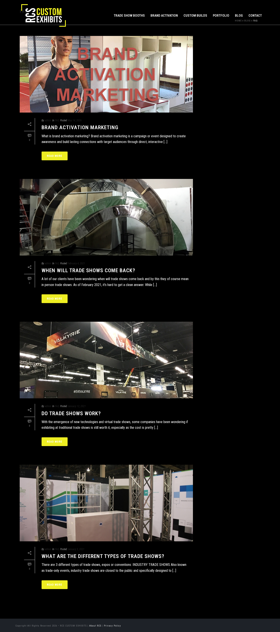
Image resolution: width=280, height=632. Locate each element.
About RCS (95, 625)
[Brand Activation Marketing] (106, 74)
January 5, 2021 (76, 549)
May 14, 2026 (75, 120)
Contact (255, 16)
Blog (239, 16)
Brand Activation (164, 16)
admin (48, 120)
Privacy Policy (112, 625)
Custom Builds (195, 16)
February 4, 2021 (76, 263)
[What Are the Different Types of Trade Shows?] (106, 503)
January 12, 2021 (77, 406)
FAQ (57, 120)
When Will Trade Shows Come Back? (88, 270)
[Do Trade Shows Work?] (106, 360)
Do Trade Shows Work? (71, 413)
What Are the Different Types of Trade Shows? (103, 556)
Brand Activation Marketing (80, 127)
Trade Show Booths (129, 16)
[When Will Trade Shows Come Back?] (106, 217)
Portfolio (221, 16)
